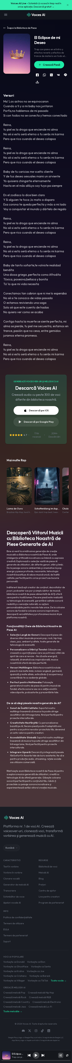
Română (10, 847)
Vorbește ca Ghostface (15, 966)
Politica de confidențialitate (17, 917)
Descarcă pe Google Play (39, 421)
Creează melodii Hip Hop (41, 992)
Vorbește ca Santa (41, 966)
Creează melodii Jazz (14, 1006)
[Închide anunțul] (68, 5)
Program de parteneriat (51, 902)
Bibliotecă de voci (48, 866)
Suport (7, 941)
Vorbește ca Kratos (13, 971)
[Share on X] (51, 75)
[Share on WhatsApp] (44, 75)
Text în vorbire (11, 866)
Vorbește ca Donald (13, 961)
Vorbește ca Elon (36, 961)
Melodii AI (44, 872)
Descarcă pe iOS (39, 410)
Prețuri (42, 884)
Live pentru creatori (49, 896)
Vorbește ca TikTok (38, 980)
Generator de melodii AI (16, 884)
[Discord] (23, 1031)
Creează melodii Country (16, 1001)
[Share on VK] (58, 75)
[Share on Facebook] (37, 75)
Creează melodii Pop (14, 992)
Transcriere (9, 890)
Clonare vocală (11, 878)
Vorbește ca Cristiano (15, 975)
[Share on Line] (65, 75)
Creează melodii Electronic (46, 1001)
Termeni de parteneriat (15, 935)
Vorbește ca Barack (39, 975)
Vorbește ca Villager (14, 980)
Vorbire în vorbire (12, 872)
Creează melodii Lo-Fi (40, 1006)
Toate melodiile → (12, 1011)
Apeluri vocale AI (12, 902)
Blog (41, 878)
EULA (6, 929)
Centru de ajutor (47, 890)
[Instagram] (36, 1031)
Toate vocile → (58, 980)
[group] (36, 1060)
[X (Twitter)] (29, 1031)
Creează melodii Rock (14, 997)
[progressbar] (36, 1060)
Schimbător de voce (13, 896)
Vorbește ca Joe (35, 971)
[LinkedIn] (49, 1031)
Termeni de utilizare (13, 923)
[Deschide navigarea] (5, 14)
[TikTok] (42, 1031)
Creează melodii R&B (40, 997)
